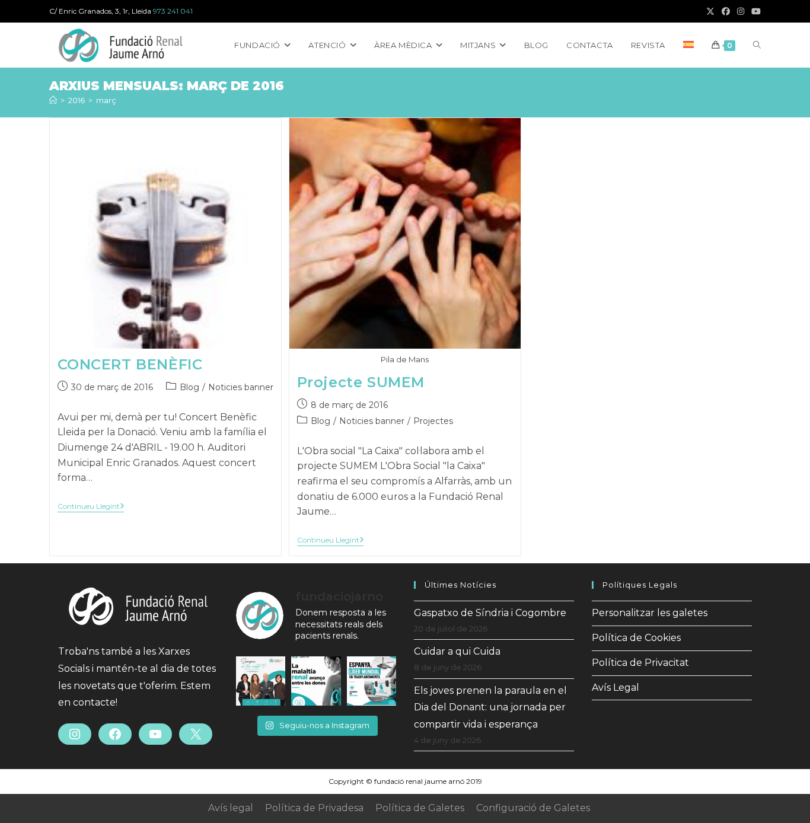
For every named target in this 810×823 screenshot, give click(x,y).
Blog (189, 387)
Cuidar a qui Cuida (457, 651)
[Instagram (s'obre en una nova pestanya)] (741, 11)
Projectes (433, 421)
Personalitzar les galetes (649, 612)
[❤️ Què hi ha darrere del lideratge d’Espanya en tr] (371, 681)
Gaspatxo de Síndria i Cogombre (490, 612)
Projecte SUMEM (361, 382)
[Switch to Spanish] (688, 45)
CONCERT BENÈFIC (130, 364)
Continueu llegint (91, 507)
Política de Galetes (419, 808)
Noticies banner (240, 387)
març (106, 100)
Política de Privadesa (314, 808)
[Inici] (53, 100)
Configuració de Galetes (533, 808)
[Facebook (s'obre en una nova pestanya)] (726, 11)
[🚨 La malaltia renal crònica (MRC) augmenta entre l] (315, 681)
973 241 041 (173, 11)
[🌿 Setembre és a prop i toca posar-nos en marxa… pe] (260, 681)
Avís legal (230, 808)
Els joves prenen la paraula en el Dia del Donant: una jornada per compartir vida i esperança (490, 708)
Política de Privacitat (640, 662)
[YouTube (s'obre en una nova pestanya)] (754, 11)
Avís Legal (615, 687)
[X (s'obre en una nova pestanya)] (710, 11)
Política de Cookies (636, 637)
